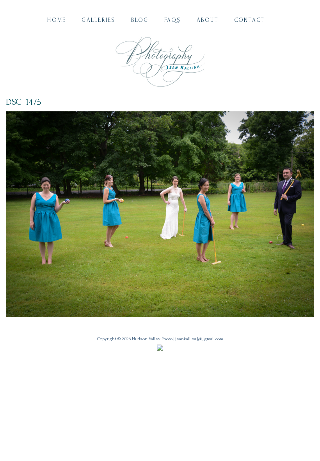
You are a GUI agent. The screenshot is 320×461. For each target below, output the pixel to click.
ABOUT (208, 20)
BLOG (140, 20)
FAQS (172, 20)
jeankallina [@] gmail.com (199, 338)
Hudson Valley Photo (152, 338)
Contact (249, 20)
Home (56, 20)
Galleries (98, 20)
